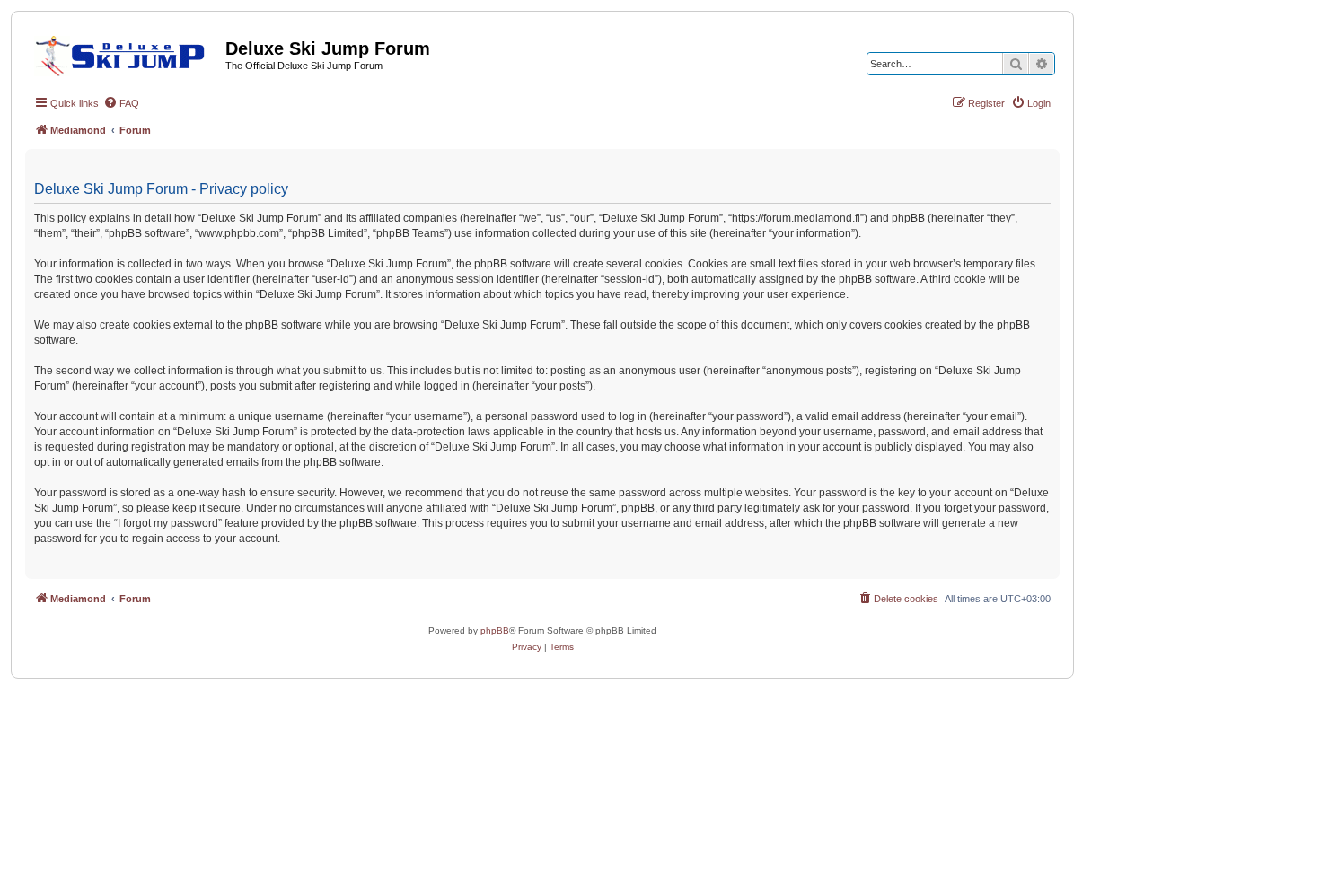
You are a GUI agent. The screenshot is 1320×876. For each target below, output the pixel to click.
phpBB (494, 630)
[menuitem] (121, 103)
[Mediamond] (125, 53)
